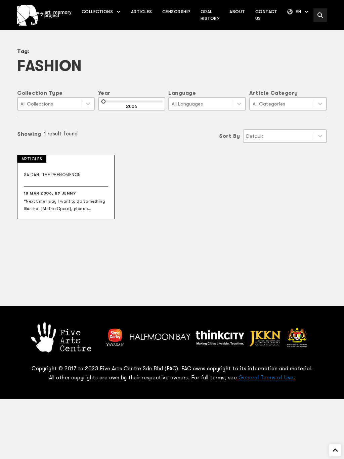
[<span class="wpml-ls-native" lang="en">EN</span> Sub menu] (306, 11)
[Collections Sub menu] (118, 11)
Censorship (176, 11)
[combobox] (50, 104)
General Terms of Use (266, 378)
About (237, 11)
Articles (141, 11)
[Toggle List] (88, 104)
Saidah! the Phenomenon (52, 174)
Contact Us (266, 15)
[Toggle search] (320, 15)
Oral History (210, 15)
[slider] (103, 101)
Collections (97, 11)
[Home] (44, 15)
